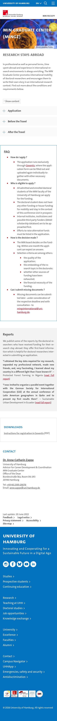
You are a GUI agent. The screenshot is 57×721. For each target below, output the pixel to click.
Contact (7, 656)
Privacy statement (12, 520)
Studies (7, 576)
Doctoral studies (13, 608)
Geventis (30, 165)
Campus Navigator (14, 661)
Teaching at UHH (13, 603)
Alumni (7, 645)
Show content (12, 101)
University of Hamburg (16, 3)
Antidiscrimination (14, 677)
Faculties (8, 640)
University (9, 629)
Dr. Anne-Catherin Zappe (18, 460)
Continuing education (16, 587)
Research (8, 598)
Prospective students (15, 581)
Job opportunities (13, 613)
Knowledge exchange (16, 618)
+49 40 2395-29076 (16, 484)
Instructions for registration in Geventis (24, 433)
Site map (7, 523)
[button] (38, 3)
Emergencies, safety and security (22, 672)
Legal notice (24, 517)
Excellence (9, 635)
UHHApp (8, 666)
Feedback (7, 517)
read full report (43, 402)
